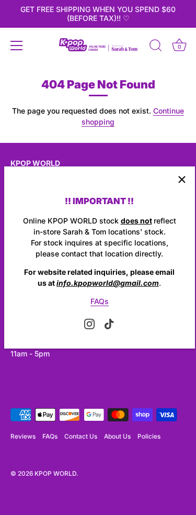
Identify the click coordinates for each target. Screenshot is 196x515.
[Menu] (16, 45)
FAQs (99, 301)
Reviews (23, 436)
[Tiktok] (109, 323)
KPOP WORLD (55, 473)
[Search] (155, 47)
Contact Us (80, 436)
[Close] (181, 179)
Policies (148, 436)
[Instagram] (89, 323)
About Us (117, 436)
